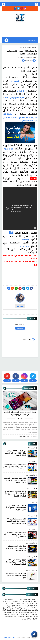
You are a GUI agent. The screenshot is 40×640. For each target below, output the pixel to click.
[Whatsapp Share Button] (16, 288)
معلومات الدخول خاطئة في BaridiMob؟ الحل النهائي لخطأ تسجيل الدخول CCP (16, 507)
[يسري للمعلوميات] (20, 18)
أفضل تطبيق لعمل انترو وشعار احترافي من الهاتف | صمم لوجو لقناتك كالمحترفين (16, 548)
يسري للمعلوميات (9, 637)
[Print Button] (8, 288)
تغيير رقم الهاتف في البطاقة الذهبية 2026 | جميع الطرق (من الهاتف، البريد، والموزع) (16, 561)
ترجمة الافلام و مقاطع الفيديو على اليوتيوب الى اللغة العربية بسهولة (20, 413)
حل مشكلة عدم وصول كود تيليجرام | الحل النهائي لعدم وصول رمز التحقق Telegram (14, 466)
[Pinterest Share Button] (23, 288)
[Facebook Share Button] (31, 288)
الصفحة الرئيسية (29, 47)
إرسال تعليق (20, 328)
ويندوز (20, 47)
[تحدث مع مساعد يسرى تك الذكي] (34, 634)
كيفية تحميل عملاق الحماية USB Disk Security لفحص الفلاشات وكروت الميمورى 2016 (16, 521)
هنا (11, 232)
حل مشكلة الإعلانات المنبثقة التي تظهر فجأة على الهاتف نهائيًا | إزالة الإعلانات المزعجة (14, 534)
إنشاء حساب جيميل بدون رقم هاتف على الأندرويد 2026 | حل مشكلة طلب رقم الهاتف (15, 480)
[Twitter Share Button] (27, 288)
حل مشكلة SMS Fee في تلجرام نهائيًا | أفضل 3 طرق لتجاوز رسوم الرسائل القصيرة (15, 453)
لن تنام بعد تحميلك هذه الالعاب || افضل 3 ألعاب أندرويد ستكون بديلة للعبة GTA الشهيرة (15, 493)
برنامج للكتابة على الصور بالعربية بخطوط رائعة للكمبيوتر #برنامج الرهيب (16, 575)
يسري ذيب (32, 437)
